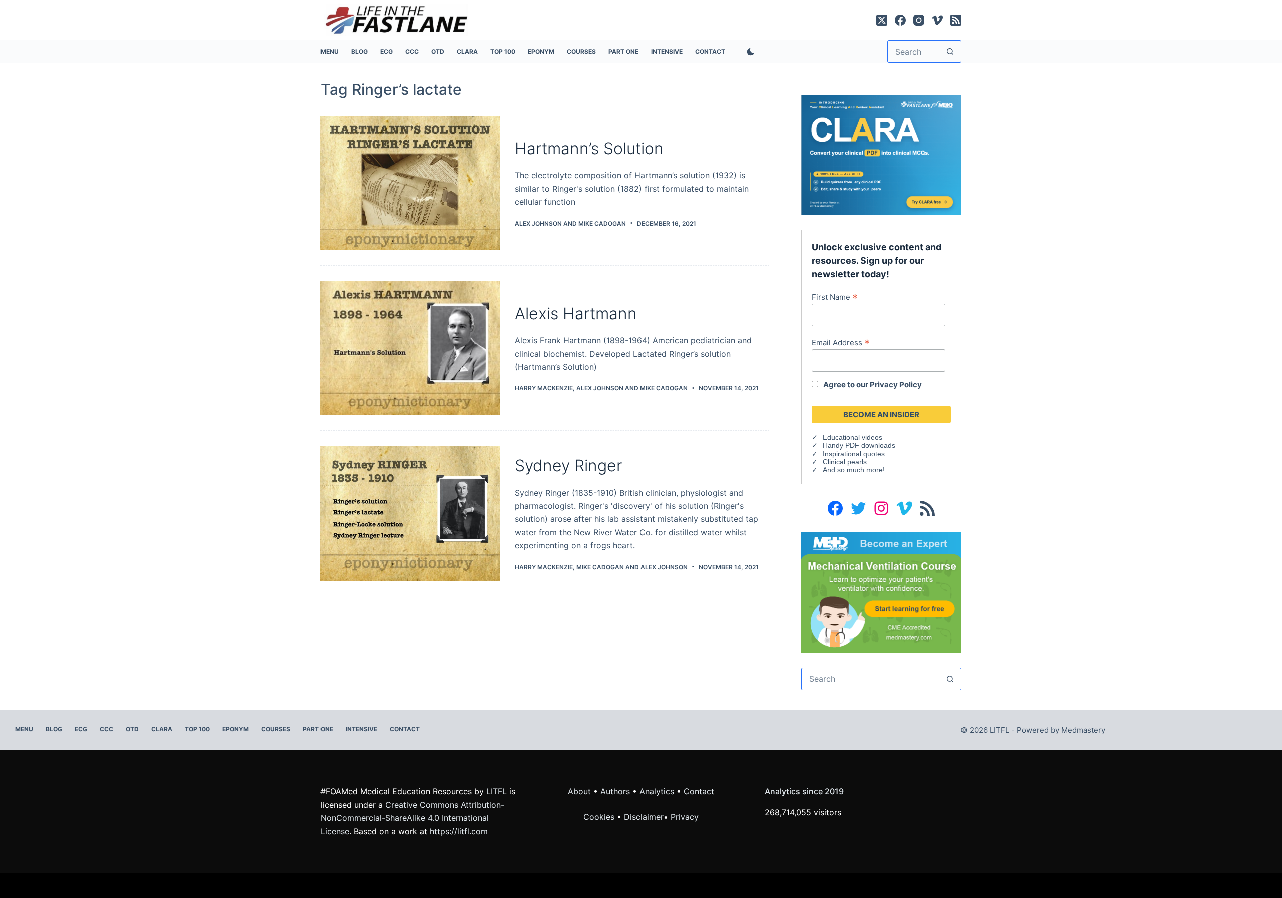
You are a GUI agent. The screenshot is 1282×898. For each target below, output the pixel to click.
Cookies (600, 817)
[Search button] (950, 51)
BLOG (359, 51)
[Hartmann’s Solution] (410, 183)
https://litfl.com (459, 831)
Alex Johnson (538, 223)
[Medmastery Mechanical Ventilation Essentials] (881, 591)
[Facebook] (900, 20)
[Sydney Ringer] (410, 513)
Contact (710, 51)
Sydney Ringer (568, 465)
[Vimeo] (937, 20)
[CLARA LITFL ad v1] (881, 154)
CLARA (467, 51)
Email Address (841, 342)
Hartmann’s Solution (589, 148)
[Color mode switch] (749, 52)
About (579, 791)
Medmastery (1083, 730)
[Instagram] (918, 20)
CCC (412, 51)
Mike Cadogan (602, 223)
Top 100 (502, 51)
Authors (615, 791)
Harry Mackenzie (544, 388)
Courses (581, 51)
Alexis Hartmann (576, 313)
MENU (329, 51)
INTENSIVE (667, 51)
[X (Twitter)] (881, 20)
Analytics (656, 791)
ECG (386, 51)
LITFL (496, 791)
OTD (437, 51)
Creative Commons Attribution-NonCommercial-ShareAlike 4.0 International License (412, 818)
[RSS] (955, 20)
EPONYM (541, 51)
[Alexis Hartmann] (410, 348)
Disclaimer (644, 817)
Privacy (685, 817)
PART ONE (623, 51)
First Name (835, 296)
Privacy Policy (896, 384)
